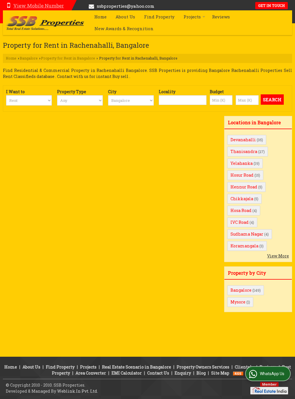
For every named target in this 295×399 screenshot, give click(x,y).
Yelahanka (241, 163)
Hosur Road (242, 175)
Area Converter (90, 373)
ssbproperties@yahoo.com (125, 6)
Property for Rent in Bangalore (68, 58)
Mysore (237, 302)
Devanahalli (243, 139)
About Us (125, 17)
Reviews (221, 17)
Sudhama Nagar (246, 234)
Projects (192, 17)
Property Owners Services (203, 367)
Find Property (159, 17)
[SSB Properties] (45, 22)
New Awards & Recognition (124, 28)
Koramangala (244, 246)
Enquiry (183, 373)
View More (278, 256)
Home (100, 17)
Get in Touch (271, 5)
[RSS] (238, 373)
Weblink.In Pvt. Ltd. (77, 391)
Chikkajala (241, 198)
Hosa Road (240, 210)
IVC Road (239, 222)
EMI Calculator (126, 373)
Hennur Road (243, 187)
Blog (201, 373)
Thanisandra (243, 151)
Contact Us (158, 373)
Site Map (220, 373)
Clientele (244, 367)
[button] (38, 5)
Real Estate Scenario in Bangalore (136, 367)
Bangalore (29, 58)
